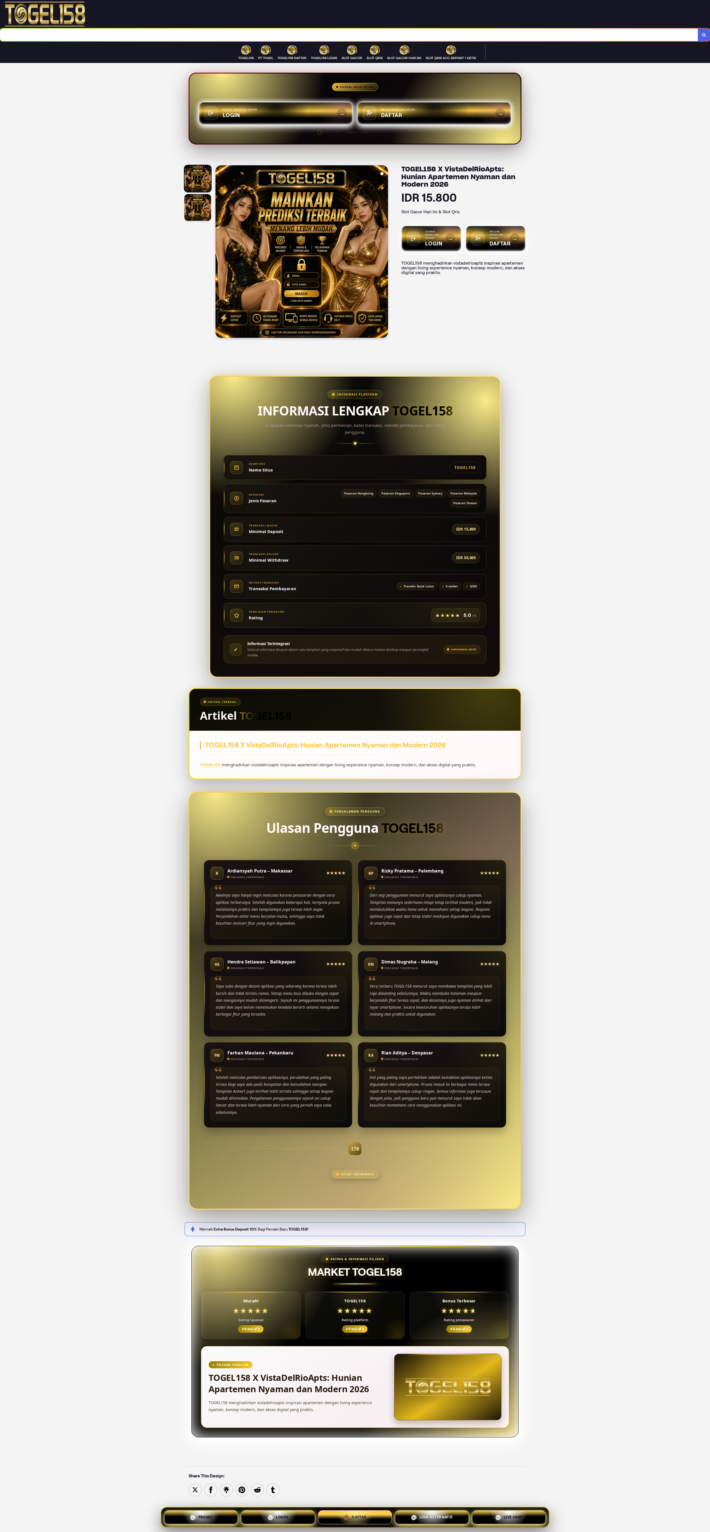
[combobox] (349, 35)
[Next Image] (383, 252)
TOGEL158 (210, 764)
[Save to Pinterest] (241, 1489)
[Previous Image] (219, 252)
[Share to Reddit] (257, 1489)
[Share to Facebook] (210, 1489)
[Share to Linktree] (226, 1489)
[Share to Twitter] (195, 1489)
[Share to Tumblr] (273, 1489)
